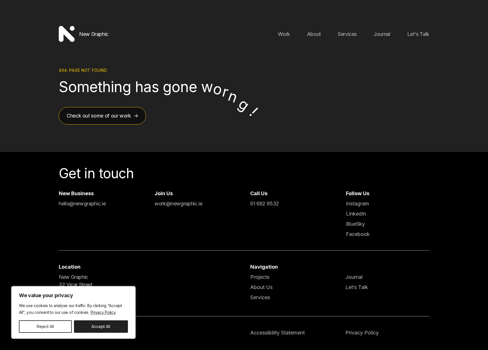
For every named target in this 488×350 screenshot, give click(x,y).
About (314, 34)
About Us (261, 287)
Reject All (45, 326)
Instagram (357, 203)
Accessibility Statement (277, 333)
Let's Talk (418, 34)
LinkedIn (356, 214)
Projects (259, 277)
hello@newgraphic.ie (82, 203)
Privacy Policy (103, 312)
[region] (73, 312)
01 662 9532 (264, 203)
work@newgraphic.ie (178, 203)
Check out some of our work (99, 116)
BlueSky (355, 224)
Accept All (100, 326)
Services (347, 34)
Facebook (358, 234)
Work (284, 34)
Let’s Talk (356, 287)
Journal (382, 34)
